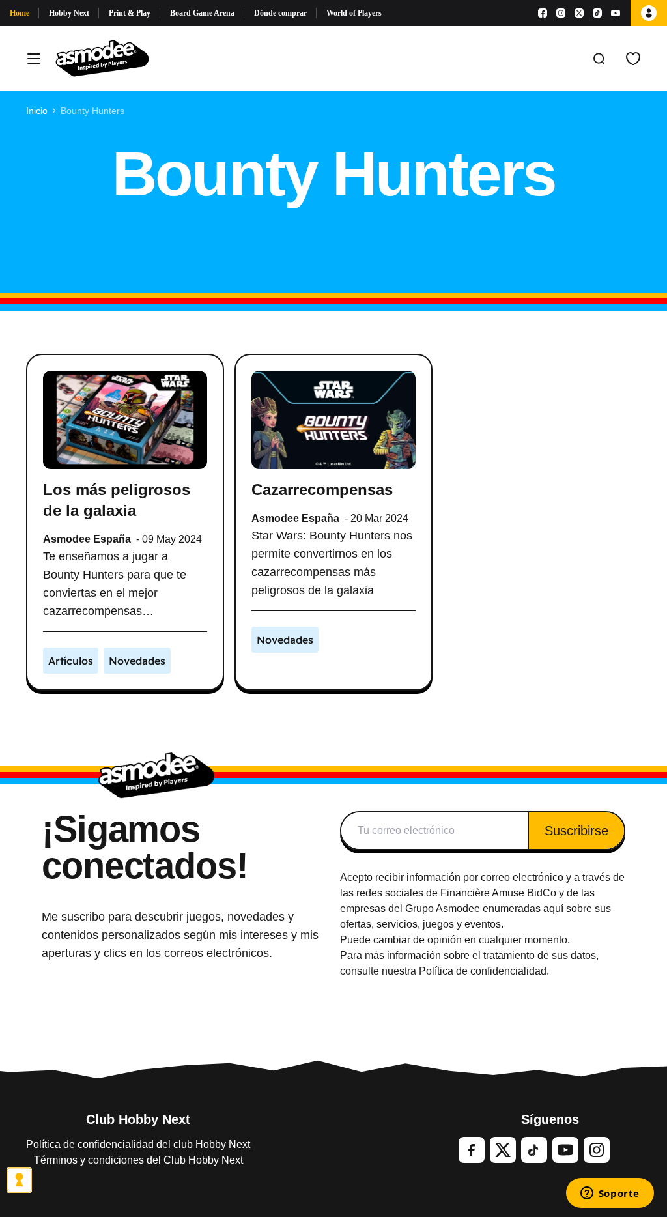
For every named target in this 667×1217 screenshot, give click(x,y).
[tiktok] (534, 1150)
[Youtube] (615, 13)
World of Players (354, 13)
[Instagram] (561, 13)
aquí (553, 908)
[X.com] (579, 13)
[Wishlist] (633, 58)
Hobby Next (69, 13)
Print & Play (129, 13)
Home (19, 13)
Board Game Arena (202, 13)
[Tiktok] (597, 13)
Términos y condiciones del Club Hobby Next (138, 1160)
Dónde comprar (280, 13)
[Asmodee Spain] (102, 58)
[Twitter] (503, 1150)
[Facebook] (542, 13)
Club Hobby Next (138, 1119)
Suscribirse (576, 830)
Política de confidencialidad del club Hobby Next (138, 1144)
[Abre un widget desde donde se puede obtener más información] (609, 1194)
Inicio (37, 111)
